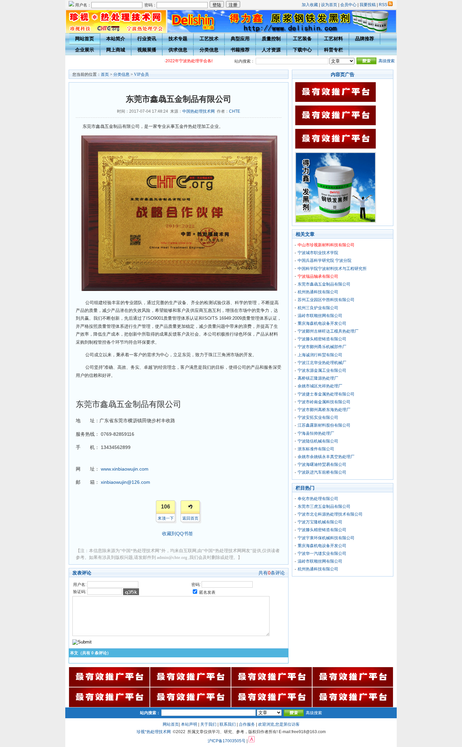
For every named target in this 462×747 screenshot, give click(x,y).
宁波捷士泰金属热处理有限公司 (326, 394)
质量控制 (271, 38)
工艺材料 (333, 38)
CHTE (234, 111)
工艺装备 (302, 38)
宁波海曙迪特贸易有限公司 (322, 464)
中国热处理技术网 (198, 111)
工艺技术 (209, 38)
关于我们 (208, 724)
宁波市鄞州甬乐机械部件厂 (322, 346)
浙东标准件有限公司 (316, 449)
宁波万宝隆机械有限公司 (320, 522)
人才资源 (271, 49)
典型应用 (240, 38)
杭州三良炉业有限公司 (318, 307)
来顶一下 (166, 518)
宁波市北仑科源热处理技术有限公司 (330, 514)
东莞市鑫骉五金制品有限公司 (324, 284)
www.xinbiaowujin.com (124, 469)
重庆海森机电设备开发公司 (322, 323)
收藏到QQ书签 (177, 533)
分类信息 (209, 49)
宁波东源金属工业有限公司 (322, 370)
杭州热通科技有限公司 (318, 292)
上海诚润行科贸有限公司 (320, 355)
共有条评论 (271, 572)
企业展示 (84, 49)
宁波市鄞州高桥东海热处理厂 (324, 409)
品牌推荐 (364, 38)
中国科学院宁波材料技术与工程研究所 (332, 268)
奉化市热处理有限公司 (318, 498)
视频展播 (146, 49)
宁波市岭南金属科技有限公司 (324, 402)
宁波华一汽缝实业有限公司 (322, 553)
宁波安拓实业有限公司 (318, 417)
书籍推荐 (240, 49)
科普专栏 (333, 49)
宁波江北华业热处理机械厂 (322, 362)
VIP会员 (141, 74)
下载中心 (302, 49)
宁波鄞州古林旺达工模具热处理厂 (328, 331)
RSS (383, 4)
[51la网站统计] (252, 741)
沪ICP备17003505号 (227, 741)
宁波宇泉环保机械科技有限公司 (326, 538)
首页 (105, 74)
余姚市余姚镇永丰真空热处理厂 (326, 456)
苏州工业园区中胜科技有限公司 (326, 299)
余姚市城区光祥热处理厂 (320, 386)
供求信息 (177, 49)
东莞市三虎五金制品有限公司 (324, 506)
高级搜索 (386, 61)
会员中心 (348, 4)
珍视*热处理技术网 (154, 731)
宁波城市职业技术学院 (318, 252)
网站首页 (84, 38)
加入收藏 (310, 4)
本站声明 (189, 724)
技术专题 (177, 38)
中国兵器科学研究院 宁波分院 (324, 260)
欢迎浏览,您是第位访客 (279, 724)
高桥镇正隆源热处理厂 (318, 378)
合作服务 (247, 724)
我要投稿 (368, 4)
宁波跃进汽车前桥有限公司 (322, 472)
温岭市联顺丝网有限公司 (320, 315)
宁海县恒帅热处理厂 (316, 433)
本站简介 (115, 38)
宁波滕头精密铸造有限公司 (322, 339)
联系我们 (228, 724)
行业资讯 (146, 38)
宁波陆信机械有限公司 (318, 441)
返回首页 (190, 518)
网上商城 (115, 49)
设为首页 (329, 4)
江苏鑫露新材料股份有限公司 (324, 425)
